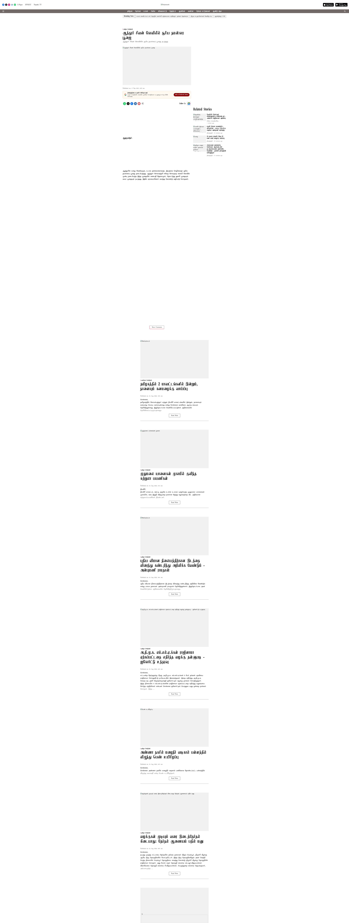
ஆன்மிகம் (182, 11)
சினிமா (153, 11)
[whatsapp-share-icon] (124, 105)
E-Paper (20, 5)
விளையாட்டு (162, 11)
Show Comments (157, 327)
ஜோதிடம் (173, 11)
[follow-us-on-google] (189, 103)
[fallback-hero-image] (199, 117)
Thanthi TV (38, 5)
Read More (174, 415)
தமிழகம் (129, 11)
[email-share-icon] (139, 105)
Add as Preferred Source (181, 94)
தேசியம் (138, 11)
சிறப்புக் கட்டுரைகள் (203, 11)
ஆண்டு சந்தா (217, 11)
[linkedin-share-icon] (135, 105)
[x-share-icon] (128, 105)
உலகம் (146, 11)
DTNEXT (28, 5)
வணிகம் (190, 11)
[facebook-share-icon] (131, 105)
